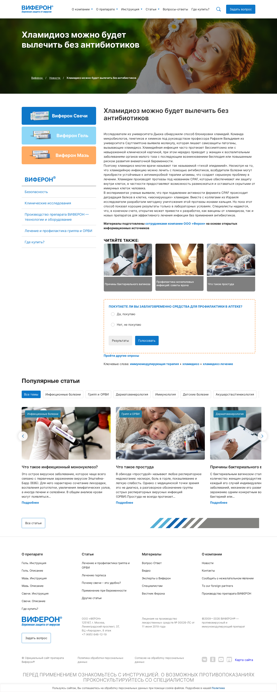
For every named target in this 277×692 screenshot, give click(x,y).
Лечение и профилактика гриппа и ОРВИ (58, 231)
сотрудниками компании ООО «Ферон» (175, 223)
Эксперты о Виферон (156, 578)
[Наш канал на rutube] (229, 660)
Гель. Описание (32, 570)
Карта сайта (244, 660)
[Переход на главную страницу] (37, 9)
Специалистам (152, 586)
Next (262, 436)
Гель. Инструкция (34, 563)
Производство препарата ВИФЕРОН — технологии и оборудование (57, 216)
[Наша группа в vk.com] (204, 660)
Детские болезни (196, 394)
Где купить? (34, 242)
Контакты (208, 570)
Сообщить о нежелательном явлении (228, 578)
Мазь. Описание (33, 586)
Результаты (120, 340)
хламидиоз (190, 364)
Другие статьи (92, 598)
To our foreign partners (217, 586)
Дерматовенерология (132, 394)
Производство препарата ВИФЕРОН (226, 593)
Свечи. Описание (33, 601)
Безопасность (36, 192)
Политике (218, 688)
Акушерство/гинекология (235, 394)
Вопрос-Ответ (152, 563)
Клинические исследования (48, 203)
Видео (146, 570)
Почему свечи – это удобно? (101, 583)
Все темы (31, 394)
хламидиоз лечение (218, 364)
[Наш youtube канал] (221, 660)
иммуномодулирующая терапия (154, 364)
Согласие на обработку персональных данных (159, 659)
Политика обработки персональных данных (100, 659)
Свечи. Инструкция (35, 593)
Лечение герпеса (94, 575)
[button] (182, 314)
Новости (207, 563)
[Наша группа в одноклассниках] (212, 660)
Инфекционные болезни (63, 394)
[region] (138, 688)
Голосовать (146, 340)
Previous (23, 436)
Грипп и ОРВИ (98, 394)
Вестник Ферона (153, 593)
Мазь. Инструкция (34, 578)
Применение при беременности (104, 590)
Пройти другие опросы (121, 355)
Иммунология (165, 394)
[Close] (273, 689)
